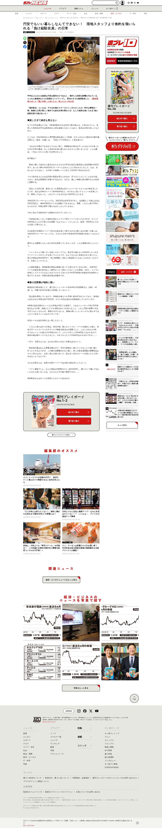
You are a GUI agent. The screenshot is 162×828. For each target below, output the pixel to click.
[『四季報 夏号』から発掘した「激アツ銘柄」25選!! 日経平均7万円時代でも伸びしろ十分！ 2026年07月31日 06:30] (120, 661)
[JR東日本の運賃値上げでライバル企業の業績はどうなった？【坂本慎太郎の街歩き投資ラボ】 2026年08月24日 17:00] (42, 622)
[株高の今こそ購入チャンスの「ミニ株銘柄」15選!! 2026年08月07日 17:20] (42, 661)
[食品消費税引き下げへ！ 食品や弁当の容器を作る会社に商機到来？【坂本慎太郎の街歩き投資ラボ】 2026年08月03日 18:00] (81, 661)
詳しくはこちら (28, 825)
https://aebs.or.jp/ (49, 722)
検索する (117, 3)
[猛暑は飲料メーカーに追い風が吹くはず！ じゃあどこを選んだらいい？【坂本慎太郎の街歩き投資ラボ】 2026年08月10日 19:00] (120, 622)
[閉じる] (137, 823)
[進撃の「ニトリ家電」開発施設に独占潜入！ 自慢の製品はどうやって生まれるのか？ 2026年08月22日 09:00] (81, 622)
